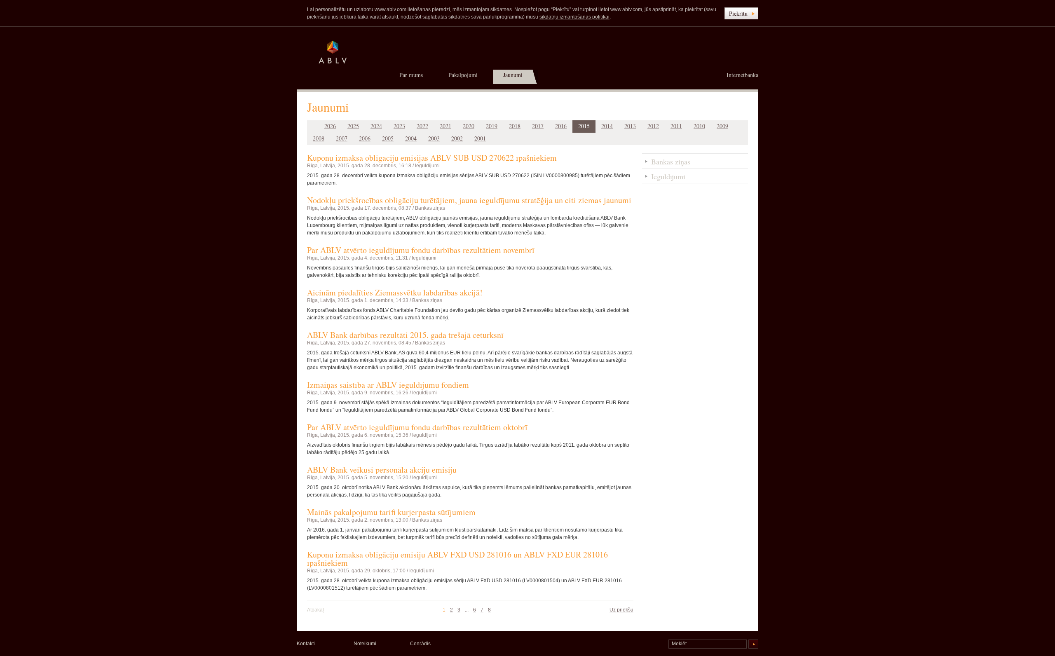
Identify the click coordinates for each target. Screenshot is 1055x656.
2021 (445, 126)
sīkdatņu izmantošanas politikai (574, 17)
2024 (376, 126)
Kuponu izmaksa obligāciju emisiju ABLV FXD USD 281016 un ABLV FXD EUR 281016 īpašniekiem (457, 558)
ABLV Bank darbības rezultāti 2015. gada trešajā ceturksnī (405, 334)
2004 (411, 138)
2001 (480, 138)
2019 (491, 126)
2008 (318, 138)
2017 (538, 126)
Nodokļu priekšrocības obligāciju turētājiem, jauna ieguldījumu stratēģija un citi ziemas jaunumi (469, 200)
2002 (457, 138)
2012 (653, 126)
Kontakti (306, 644)
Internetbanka (742, 75)
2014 (607, 126)
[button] (741, 13)
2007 (341, 138)
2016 (561, 126)
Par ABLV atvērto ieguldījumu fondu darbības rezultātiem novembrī (421, 249)
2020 (468, 126)
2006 (364, 138)
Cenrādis (420, 644)
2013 (630, 126)
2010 (699, 126)
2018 (514, 126)
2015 (584, 126)
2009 (722, 126)
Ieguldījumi (427, 166)
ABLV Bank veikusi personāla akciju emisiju (382, 469)
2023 (399, 126)
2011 (676, 126)
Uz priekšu (621, 610)
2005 (388, 138)
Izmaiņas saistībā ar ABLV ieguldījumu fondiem (388, 384)
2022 (422, 126)
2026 (330, 126)
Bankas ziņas (430, 208)
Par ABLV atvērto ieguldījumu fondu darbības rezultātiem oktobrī (417, 427)
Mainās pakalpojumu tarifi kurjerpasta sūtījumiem (391, 512)
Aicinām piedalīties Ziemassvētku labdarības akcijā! (395, 292)
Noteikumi (365, 644)
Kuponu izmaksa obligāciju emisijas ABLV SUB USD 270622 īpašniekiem (432, 157)
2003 (434, 138)
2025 (353, 126)
